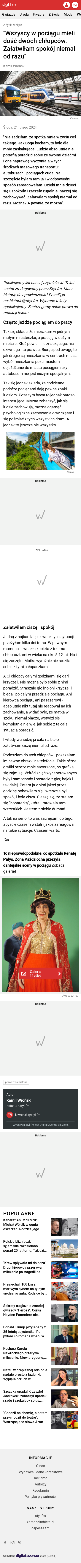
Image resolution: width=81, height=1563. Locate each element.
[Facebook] (5, 1543)
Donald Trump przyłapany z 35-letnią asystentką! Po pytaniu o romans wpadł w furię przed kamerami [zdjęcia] (24, 1331)
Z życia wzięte (12, 25)
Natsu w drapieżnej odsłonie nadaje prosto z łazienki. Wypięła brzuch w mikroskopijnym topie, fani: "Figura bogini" (25, 1374)
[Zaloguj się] (66, 5)
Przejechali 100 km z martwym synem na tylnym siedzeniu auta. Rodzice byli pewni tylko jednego (24, 1289)
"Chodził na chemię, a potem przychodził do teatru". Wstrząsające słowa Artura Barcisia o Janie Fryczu (25, 1417)
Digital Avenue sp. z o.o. (54, 1124)
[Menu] (75, 5)
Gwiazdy (8, 14)
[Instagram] (12, 1543)
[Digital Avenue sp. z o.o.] (27, 1556)
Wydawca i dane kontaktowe (40, 1472)
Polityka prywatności (40, 1497)
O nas (40, 1466)
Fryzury (38, 14)
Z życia (54, 14)
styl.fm (40, 1516)
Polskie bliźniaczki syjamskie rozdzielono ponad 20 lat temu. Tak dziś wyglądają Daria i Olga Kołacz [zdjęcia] (24, 1246)
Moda (68, 14)
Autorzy (40, 1484)
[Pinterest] (20, 1543)
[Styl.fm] (11, 5)
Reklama (40, 1478)
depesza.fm (40, 1528)
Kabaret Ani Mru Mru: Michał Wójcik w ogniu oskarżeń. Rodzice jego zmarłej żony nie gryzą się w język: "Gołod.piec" (25, 1224)
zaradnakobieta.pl (40, 1522)
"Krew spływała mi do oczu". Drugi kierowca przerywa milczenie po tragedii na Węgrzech (25, 1267)
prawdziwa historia (16, 1082)
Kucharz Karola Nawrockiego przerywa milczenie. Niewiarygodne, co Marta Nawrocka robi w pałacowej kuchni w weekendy (23, 1353)
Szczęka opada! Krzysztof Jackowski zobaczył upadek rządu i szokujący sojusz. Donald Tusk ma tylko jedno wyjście (24, 1396)
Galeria (35, 973)
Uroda (24, 14)
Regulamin (40, 1490)
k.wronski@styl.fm (27, 1114)
